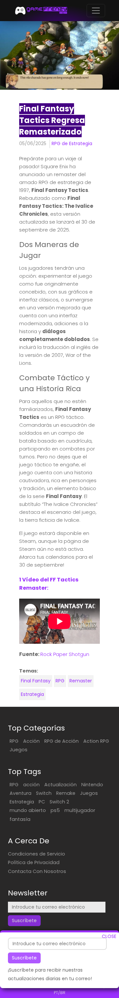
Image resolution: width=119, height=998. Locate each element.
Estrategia (32, 694)
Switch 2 (59, 801)
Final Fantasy (36, 680)
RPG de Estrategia (72, 143)
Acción (31, 741)
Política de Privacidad (34, 862)
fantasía (20, 819)
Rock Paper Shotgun (64, 654)
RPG (60, 680)
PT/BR (59, 992)
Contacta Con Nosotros (37, 871)
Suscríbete (24, 957)
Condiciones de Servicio (36, 854)
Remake (65, 793)
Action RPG (96, 741)
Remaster (80, 680)
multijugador (79, 810)
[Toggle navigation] (96, 10)
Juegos (18, 749)
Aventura (20, 793)
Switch (44, 793)
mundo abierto (28, 810)
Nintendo (92, 784)
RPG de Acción (61, 741)
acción (31, 784)
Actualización (60, 784)
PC (42, 801)
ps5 (55, 810)
